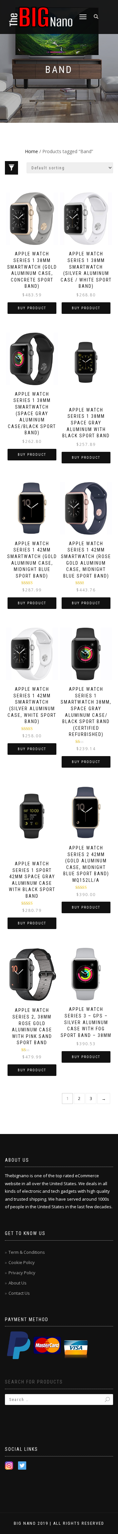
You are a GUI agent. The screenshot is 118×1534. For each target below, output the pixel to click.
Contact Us (19, 1293)
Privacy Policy (22, 1273)
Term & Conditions (27, 1252)
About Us (18, 1283)
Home (31, 151)
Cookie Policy (22, 1262)
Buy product (32, 308)
